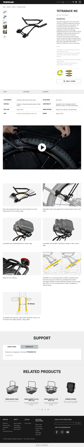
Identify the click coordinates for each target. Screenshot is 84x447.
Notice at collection (42, 445)
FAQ (4, 429)
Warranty (5, 423)
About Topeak (17, 423)
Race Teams (17, 429)
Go (78, 423)
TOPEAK (8, 2)
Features (26, 92)
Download (5, 427)
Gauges (38, 430)
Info (5, 92)
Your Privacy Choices (29, 438)
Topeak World (17, 427)
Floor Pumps (39, 426)
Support (45, 92)
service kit (29, 347)
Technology (17, 425)
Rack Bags (38, 432)
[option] (12, 393)
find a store (70, 81)
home (4, 7)
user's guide (11, 347)
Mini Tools (38, 434)
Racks (14, 7)
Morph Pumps (39, 428)
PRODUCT (9, 7)
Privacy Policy (6, 425)
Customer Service (7, 431)
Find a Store (28, 423)
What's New (39, 424)
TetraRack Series (21, 7)
